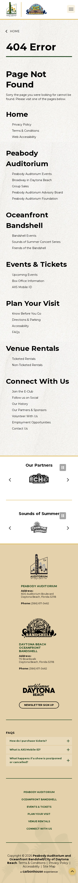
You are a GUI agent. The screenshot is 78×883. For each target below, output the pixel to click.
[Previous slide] (68, 480)
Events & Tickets (36, 264)
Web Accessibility (24, 137)
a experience (39, 871)
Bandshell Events (24, 235)
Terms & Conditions (25, 130)
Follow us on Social (25, 397)
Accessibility (20, 326)
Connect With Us (37, 381)
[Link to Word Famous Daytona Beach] (39, 690)
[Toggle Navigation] (71, 9)
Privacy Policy (21, 124)
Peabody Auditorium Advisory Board (37, 192)
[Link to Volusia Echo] (39, 480)
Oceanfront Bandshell (39, 799)
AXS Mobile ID (22, 287)
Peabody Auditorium (39, 792)
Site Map (49, 866)
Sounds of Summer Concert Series (36, 242)
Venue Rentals (32, 348)
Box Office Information (28, 281)
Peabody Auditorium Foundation (35, 198)
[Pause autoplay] (63, 467)
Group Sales (20, 186)
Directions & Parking (26, 320)
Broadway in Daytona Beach (32, 180)
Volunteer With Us (25, 416)
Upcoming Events (24, 275)
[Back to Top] (72, 871)
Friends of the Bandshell (29, 248)
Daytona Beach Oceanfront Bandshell (36, 9)
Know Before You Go (26, 313)
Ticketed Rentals (23, 359)
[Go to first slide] (10, 480)
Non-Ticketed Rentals (27, 365)
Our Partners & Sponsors (29, 410)
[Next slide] (68, 528)
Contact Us (20, 428)
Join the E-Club (22, 391)
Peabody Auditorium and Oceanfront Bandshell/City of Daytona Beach (11, 9)
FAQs (16, 332)
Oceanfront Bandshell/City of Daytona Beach (39, 628)
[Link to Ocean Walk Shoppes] (39, 528)
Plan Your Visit (33, 303)
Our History (20, 404)
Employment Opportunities (31, 422)
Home (15, 31)
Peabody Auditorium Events (32, 174)
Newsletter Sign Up (39, 704)
